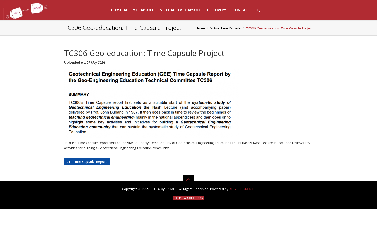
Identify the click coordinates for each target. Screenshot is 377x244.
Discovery (216, 10)
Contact (241, 10)
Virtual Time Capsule (180, 10)
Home (200, 28)
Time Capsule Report (89, 161)
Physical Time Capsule (132, 10)
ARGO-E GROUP (241, 189)
